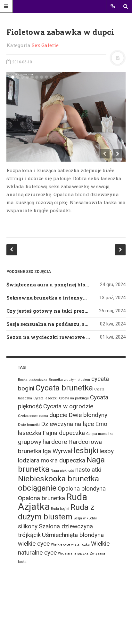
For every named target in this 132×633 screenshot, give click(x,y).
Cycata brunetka (64, 387)
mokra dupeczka (63, 460)
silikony (27, 526)
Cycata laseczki (45, 398)
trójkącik (29, 535)
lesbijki (86, 450)
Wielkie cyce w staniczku (70, 544)
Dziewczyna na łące (67, 424)
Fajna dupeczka (64, 433)
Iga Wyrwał (57, 451)
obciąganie (37, 488)
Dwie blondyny (88, 415)
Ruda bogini (60, 509)
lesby (107, 451)
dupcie (58, 415)
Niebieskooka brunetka (58, 478)
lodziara (28, 460)
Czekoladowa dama (33, 416)
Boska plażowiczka (32, 380)
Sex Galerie (45, 45)
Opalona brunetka (41, 498)
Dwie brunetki (29, 425)
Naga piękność (62, 471)
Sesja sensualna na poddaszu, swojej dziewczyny (68, 324)
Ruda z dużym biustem (56, 511)
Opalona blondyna (82, 488)
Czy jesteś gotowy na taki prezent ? (51, 311)
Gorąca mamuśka (99, 434)
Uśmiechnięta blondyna (73, 535)
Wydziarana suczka (73, 553)
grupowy (29, 441)
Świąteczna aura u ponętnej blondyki (53, 284)
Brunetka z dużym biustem (69, 380)
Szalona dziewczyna (66, 526)
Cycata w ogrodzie (68, 406)
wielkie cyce (34, 543)
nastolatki (88, 469)
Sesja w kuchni (85, 518)
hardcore (55, 441)
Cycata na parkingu (74, 398)
